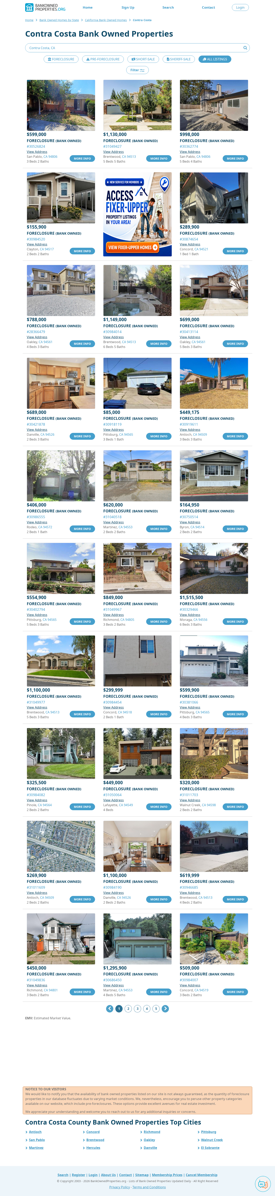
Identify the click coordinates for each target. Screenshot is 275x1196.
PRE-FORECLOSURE (105, 59)
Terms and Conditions (149, 1187)
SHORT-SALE (145, 59)
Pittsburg (208, 1132)
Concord (93, 1132)
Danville (150, 1147)
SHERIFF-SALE (180, 59)
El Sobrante (210, 1147)
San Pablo (37, 1140)
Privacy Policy (119, 1187)
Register (78, 1175)
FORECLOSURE (62, 59)
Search (168, 7)
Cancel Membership (201, 1175)
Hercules (93, 1147)
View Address (37, 152)
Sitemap (142, 1175)
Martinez (36, 1147)
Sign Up (128, 7)
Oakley (149, 1140)
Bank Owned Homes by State (59, 20)
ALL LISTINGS (216, 59)
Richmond (152, 1132)
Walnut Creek (212, 1140)
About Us (108, 1175)
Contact (208, 7)
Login (240, 7)
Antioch (35, 1132)
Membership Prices (167, 1175)
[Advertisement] (137, 1053)
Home (88, 7)
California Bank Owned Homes (106, 20)
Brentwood (95, 1140)
